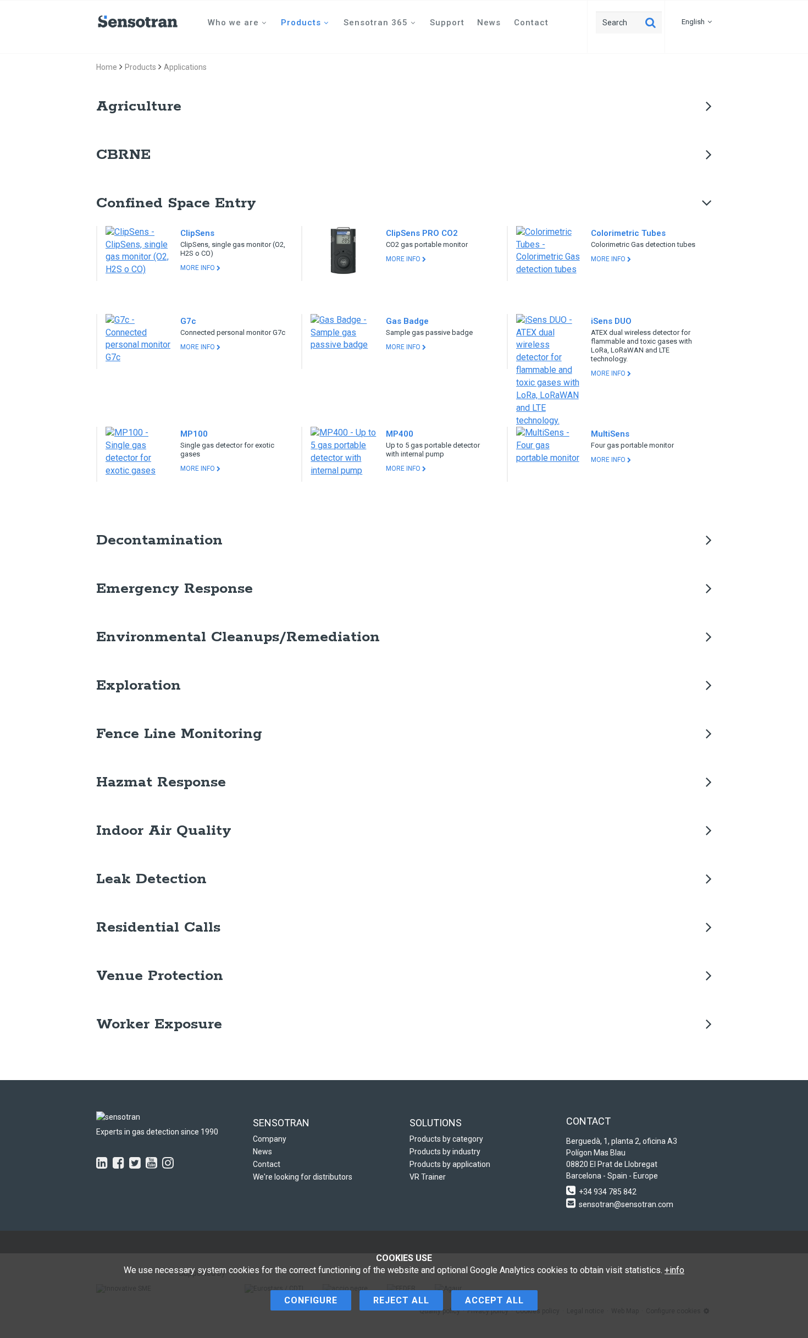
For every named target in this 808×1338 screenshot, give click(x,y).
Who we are (233, 22)
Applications (185, 67)
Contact (531, 22)
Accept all (494, 1300)
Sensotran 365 (376, 22)
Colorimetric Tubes (628, 233)
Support (447, 22)
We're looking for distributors (302, 1176)
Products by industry (444, 1151)
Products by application (449, 1164)
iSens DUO (611, 321)
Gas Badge (407, 321)
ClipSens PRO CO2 (422, 233)
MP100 (194, 434)
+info (674, 1270)
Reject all (401, 1300)
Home (106, 67)
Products (301, 22)
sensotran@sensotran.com (626, 1204)
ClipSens (197, 233)
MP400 (399, 434)
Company (269, 1139)
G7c (188, 321)
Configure (310, 1300)
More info (198, 268)
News (489, 22)
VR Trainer (427, 1176)
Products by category (446, 1139)
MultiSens (610, 434)
